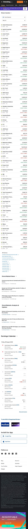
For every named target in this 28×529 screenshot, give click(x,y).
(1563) (7, 258)
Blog (2, 460)
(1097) (5, 263)
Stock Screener (10, 5)
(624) (5, 269)
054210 (10, 385)
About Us (17, 460)
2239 (17, 405)
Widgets (3, 469)
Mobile (2, 463)
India (16, 5)
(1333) (6, 256)
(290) (5, 268)
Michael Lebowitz (6, 314)
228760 (13, 371)
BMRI (16, 345)
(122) (4, 271)
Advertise (17, 463)
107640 (14, 365)
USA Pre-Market (23, 5)
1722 (14, 398)
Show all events (23, 411)
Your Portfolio (4, 466)
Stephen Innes (6, 322)
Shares (3, 5)
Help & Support (18, 466)
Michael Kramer (6, 329)
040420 (9, 391)
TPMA (15, 358)
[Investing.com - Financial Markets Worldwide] (8, 2)
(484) (5, 264)
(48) (9, 254)
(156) (4, 261)
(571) (8, 259)
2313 (10, 378)
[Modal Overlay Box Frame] (13, 520)
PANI (20, 352)
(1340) (5, 266)
